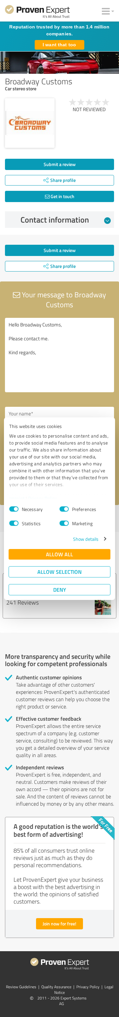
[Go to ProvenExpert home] (37, 12)
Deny (59, 589)
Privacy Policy (42, 498)
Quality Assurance (56, 987)
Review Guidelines (21, 987)
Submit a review (60, 164)
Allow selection (59, 571)
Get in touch (62, 196)
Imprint (17, 498)
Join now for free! (59, 923)
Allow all (59, 554)
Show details (86, 539)
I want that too (59, 44)
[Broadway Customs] (30, 123)
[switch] (64, 509)
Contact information (54, 219)
